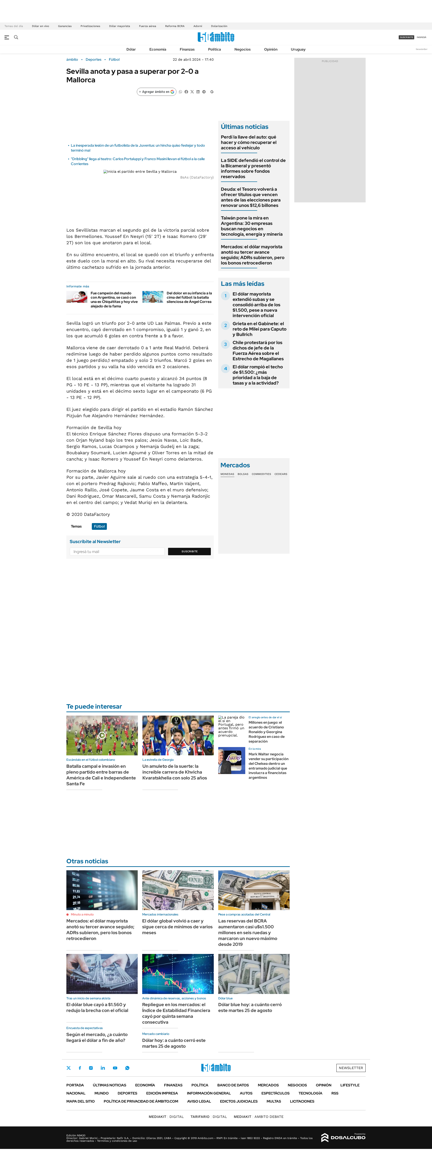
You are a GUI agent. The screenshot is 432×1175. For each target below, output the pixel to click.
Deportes (93, 59)
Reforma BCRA (174, 26)
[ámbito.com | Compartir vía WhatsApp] (180, 91)
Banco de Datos (233, 1085)
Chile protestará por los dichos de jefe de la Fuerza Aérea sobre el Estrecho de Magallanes (258, 351)
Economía (157, 49)
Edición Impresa (162, 1093)
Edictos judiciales (239, 1101)
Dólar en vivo (40, 26)
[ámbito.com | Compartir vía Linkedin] (198, 91)
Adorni (198, 26)
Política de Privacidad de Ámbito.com (141, 1101)
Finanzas (187, 49)
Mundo (101, 1093)
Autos (246, 1093)
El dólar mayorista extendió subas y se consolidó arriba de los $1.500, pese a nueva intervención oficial (256, 304)
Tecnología (310, 1093)
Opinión (270, 49)
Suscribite (190, 551)
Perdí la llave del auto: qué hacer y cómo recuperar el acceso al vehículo (249, 142)
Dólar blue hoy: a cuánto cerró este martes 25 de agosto (250, 1007)
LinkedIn (103, 1068)
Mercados (268, 1085)
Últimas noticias (109, 1085)
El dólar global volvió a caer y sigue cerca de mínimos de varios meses (177, 927)
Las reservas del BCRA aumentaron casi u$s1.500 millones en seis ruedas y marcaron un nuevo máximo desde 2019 (247, 932)
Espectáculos (275, 1093)
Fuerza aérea (147, 26)
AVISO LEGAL (199, 1101)
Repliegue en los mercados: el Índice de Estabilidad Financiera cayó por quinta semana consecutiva (176, 1013)
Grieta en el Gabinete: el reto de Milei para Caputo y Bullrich (259, 329)
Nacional (76, 1093)
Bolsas (243, 474)
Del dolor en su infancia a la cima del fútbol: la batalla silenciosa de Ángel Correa (189, 297)
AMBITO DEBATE (259, 1117)
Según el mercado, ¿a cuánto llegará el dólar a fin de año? (97, 1037)
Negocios (242, 49)
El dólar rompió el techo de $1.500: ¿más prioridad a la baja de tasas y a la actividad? (258, 375)
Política (214, 49)
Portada (75, 1085)
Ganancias (65, 26)
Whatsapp (127, 1068)
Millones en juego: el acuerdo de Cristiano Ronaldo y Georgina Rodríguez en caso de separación (267, 731)
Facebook (80, 1068)
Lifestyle (350, 1085)
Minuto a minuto (82, 914)
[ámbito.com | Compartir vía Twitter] (192, 91)
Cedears (280, 474)
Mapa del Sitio (80, 1101)
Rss (334, 1093)
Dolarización (219, 26)
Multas (274, 1101)
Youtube (115, 1068)
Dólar (131, 49)
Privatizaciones (90, 26)
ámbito (72, 59)
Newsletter (422, 49)
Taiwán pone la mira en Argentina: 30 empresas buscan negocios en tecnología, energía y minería (252, 226)
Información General (209, 1093)
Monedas (227, 474)
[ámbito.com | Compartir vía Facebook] (186, 91)
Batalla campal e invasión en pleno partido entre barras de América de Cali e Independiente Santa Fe (101, 775)
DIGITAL (166, 1117)
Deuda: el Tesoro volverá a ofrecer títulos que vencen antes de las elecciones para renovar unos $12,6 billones (251, 197)
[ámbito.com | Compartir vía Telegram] (204, 91)
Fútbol (114, 59)
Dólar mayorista (119, 26)
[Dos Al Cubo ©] (343, 1137)
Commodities (261, 474)
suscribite (406, 37)
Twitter (68, 1068)
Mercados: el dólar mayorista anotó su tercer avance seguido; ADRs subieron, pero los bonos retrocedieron (252, 255)
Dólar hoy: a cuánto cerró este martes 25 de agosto (174, 1043)
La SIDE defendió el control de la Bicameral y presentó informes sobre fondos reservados (253, 168)
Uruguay (298, 49)
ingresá (421, 37)
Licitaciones (302, 1101)
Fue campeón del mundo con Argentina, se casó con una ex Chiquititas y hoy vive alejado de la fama (114, 300)
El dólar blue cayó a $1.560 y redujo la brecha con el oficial (97, 1007)
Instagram (91, 1068)
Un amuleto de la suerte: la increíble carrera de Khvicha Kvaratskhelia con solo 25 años (174, 772)
